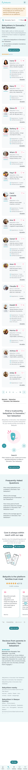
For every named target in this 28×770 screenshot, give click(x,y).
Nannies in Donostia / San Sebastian (12, 679)
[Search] (3, 20)
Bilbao (4, 703)
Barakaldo (20, 705)
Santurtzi (20, 707)
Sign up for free (14, 50)
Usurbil (9, 695)
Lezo (18, 693)
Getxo (3, 707)
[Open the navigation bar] (24, 2)
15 (20, 392)
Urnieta (4, 695)
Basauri (4, 709)
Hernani (4, 693)
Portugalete (13, 707)
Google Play (20, 546)
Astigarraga (15, 695)
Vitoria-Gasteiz (11, 703)
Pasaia (14, 693)
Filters (23, 20)
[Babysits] (6, 2)
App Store (9, 546)
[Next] (24, 392)
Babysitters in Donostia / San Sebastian (13, 677)
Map (15, 762)
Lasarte (10, 693)
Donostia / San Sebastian (9, 705)
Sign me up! (14, 628)
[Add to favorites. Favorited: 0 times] (23, 264)
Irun (8, 707)
